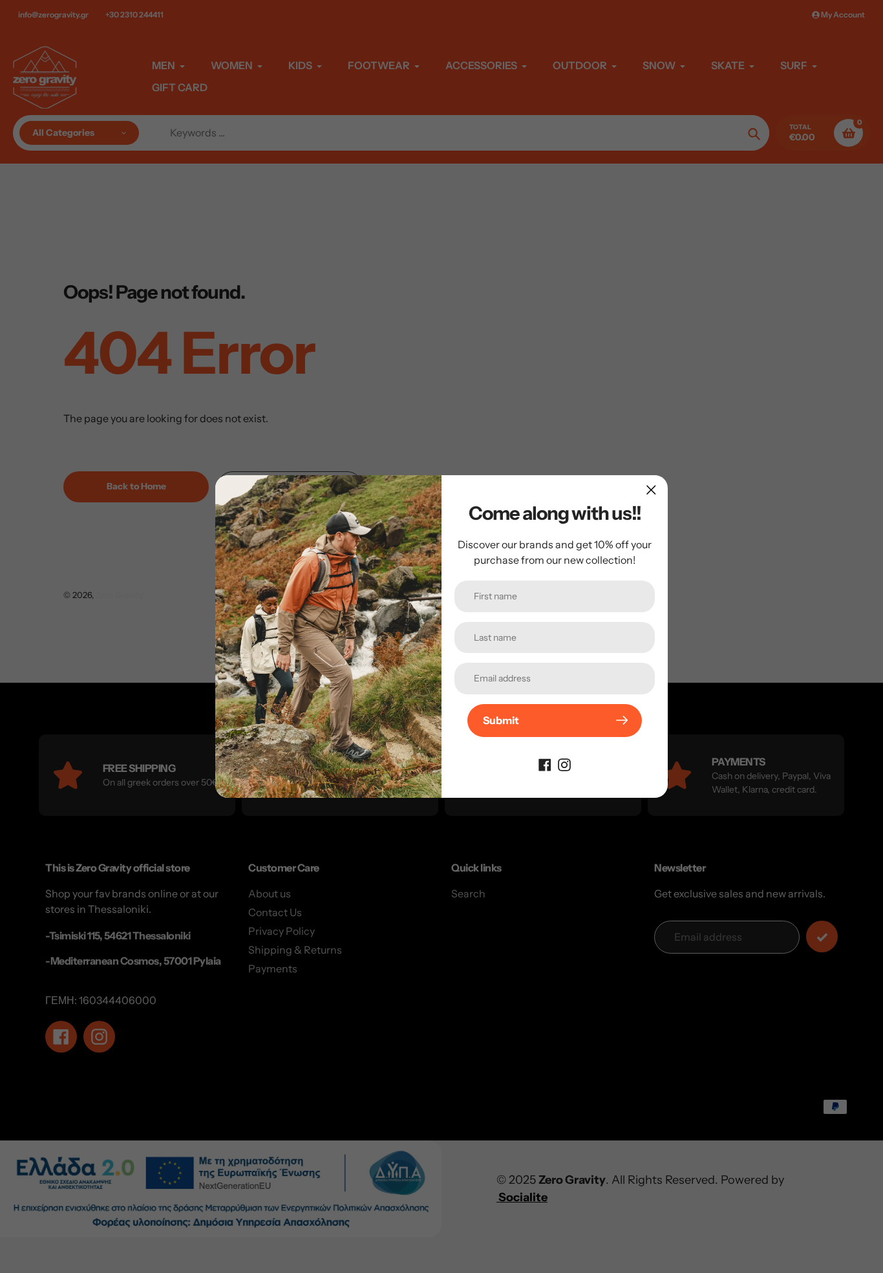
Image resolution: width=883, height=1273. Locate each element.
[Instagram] (564, 764)
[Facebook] (544, 764)
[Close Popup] (651, 490)
